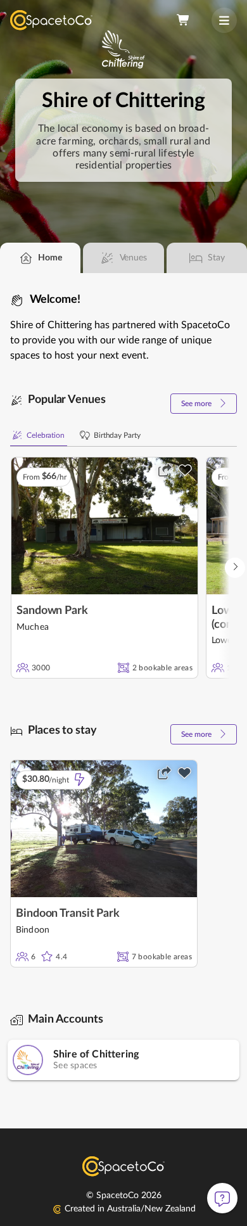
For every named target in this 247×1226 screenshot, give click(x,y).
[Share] (165, 470)
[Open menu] (224, 20)
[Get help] (222, 1198)
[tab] (40, 258)
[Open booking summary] (183, 20)
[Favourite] (185, 470)
